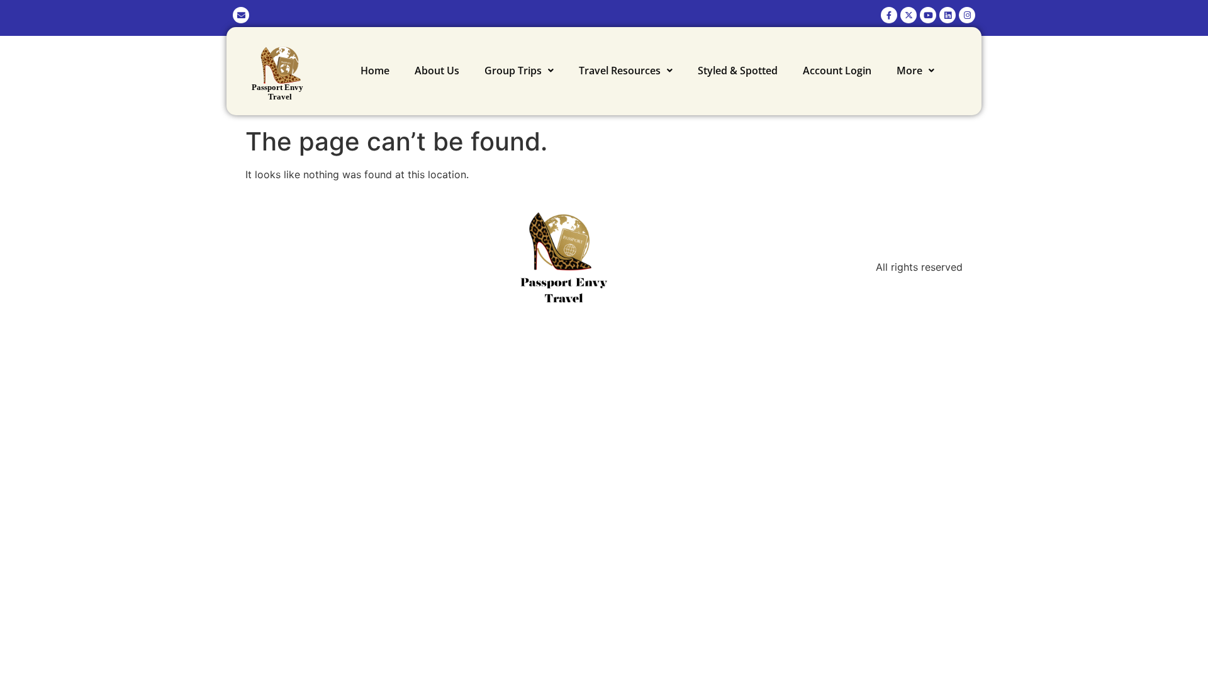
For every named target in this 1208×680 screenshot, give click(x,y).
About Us (437, 70)
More (909, 70)
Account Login (837, 70)
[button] (519, 70)
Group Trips (513, 70)
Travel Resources (620, 70)
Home (375, 70)
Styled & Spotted (738, 70)
